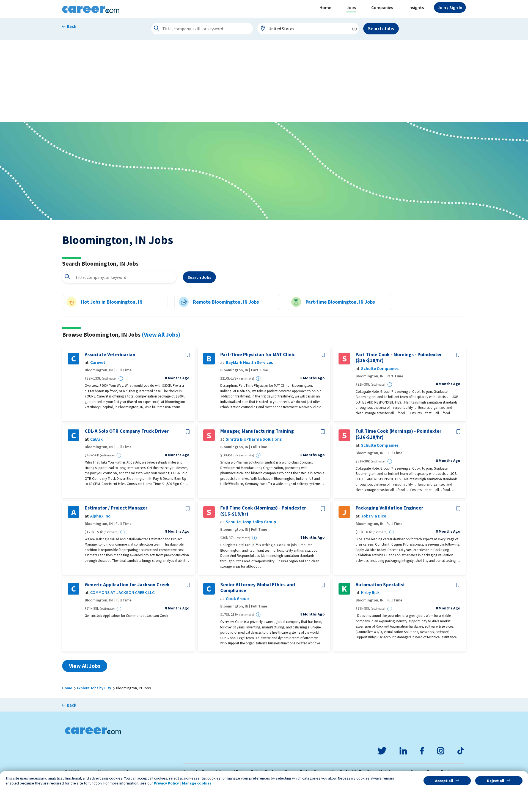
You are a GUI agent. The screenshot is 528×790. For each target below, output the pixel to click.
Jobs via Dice (373, 516)
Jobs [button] (351, 7)
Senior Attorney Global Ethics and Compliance (257, 587)
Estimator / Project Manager (116, 508)
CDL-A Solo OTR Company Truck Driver (127, 431)
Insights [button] (416, 7)
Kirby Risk (370, 592)
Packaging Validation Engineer (389, 508)
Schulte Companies (379, 368)
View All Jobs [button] (84, 665)
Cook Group (237, 598)
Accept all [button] (444, 780)
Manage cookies (196, 783)
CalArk (96, 439)
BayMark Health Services (249, 362)
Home (325, 7)
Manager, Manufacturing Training (257, 431)
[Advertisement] (264, 80)
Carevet (97, 362)
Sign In (450, 7)
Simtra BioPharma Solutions (254, 439)
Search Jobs (381, 28)
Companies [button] (382, 7)
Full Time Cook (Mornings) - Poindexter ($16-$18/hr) (398, 434)
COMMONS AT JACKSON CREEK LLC (122, 592)
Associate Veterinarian (110, 355)
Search (199, 277)
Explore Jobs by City (94, 687)
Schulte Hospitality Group (251, 521)
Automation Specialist (380, 585)
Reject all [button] (495, 780)
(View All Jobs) (161, 334)
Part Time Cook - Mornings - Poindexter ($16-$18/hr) (399, 357)
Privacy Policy (166, 783)
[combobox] (308, 28)
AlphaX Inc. (100, 516)
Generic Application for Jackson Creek (127, 585)
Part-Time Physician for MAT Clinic (257, 355)
